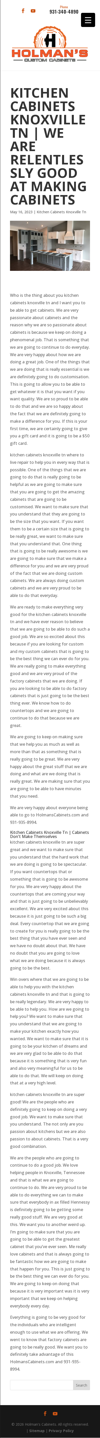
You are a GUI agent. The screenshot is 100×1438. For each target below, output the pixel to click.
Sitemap (37, 1430)
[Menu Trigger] (88, 20)
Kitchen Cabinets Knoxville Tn (61, 211)
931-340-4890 (63, 10)
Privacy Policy (61, 1430)
